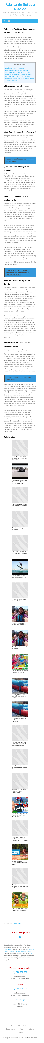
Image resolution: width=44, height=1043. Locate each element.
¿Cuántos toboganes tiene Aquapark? (16, 70)
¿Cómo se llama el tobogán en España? (17, 72)
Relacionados (12, 81)
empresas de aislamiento (23, 951)
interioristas (7, 949)
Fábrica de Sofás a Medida (20, 6)
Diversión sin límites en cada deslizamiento (18, 74)
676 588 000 (21, 972)
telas (30, 953)
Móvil (20, 984)
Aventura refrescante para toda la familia (17, 76)
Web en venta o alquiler (20, 968)
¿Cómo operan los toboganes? (14, 68)
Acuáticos (17, 923)
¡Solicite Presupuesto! (20, 932)
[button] (5, 21)
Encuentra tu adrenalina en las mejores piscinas (19, 78)
